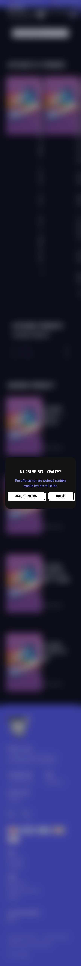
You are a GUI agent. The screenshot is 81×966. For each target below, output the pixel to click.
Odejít (61, 496)
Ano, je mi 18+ (26, 496)
